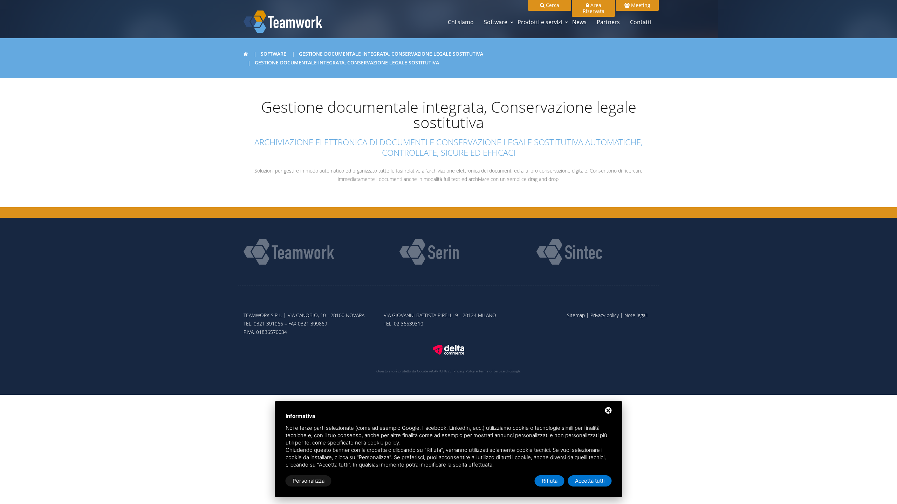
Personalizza (308, 480)
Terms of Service (492, 371)
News (579, 22)
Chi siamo (461, 22)
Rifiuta (549, 480)
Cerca (552, 5)
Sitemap (576, 315)
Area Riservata (593, 8)
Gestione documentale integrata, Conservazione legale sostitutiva (391, 53)
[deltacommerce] (448, 349)
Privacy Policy (464, 371)
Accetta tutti (590, 480)
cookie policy (383, 442)
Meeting (640, 5)
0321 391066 (268, 323)
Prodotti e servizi (540, 22)
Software (495, 22)
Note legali (636, 315)
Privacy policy (604, 315)
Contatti (640, 22)
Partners (608, 22)
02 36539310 (408, 323)
